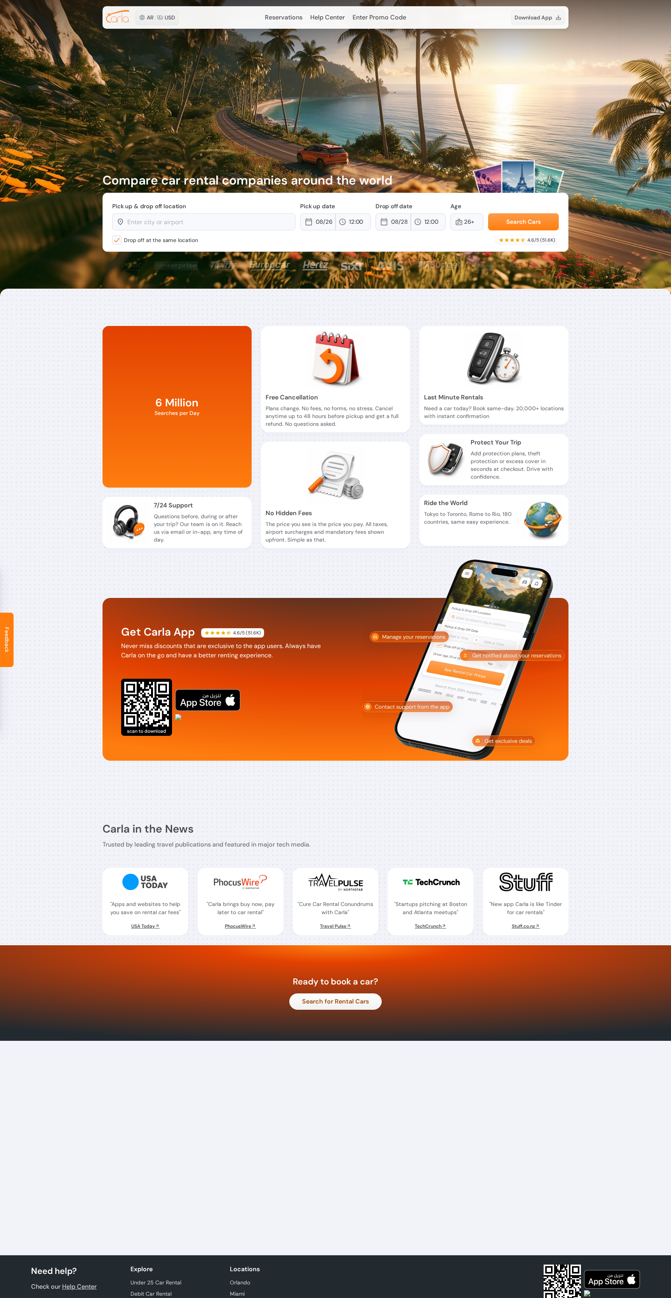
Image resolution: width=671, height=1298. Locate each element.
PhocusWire (238, 926)
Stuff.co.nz (523, 926)
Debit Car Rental (151, 1293)
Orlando (240, 1282)
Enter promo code (379, 17)
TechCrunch (428, 926)
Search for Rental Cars (335, 1001)
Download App (533, 17)
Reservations (283, 17)
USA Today (143, 926)
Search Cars (523, 222)
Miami (237, 1293)
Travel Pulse (333, 926)
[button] (325, 221)
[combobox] (207, 221)
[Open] (291, 222)
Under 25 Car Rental (155, 1282)
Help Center (327, 17)
